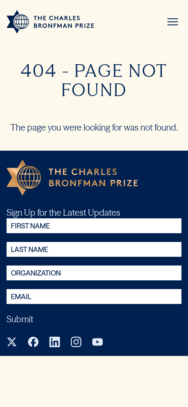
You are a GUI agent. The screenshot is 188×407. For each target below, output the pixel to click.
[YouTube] (97, 342)
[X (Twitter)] (12, 342)
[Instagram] (76, 342)
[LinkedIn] (54, 342)
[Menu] (172, 22)
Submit (20, 319)
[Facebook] (33, 342)
